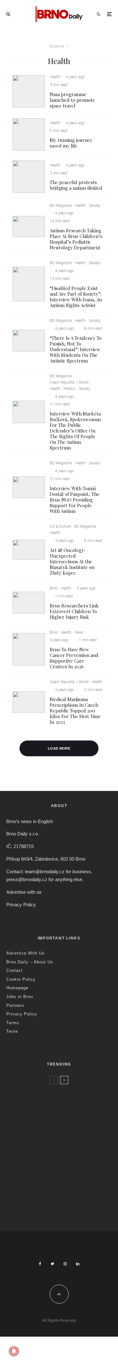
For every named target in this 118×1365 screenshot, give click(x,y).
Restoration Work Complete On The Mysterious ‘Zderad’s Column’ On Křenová (71, 1139)
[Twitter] (52, 1263)
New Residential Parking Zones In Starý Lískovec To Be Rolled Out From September (69, 1104)
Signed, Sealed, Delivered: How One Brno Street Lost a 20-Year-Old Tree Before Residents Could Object (72, 1210)
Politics (70, 388)
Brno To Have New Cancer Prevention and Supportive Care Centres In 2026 (74, 658)
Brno (54, 588)
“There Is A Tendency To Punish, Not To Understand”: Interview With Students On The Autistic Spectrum (76, 349)
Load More (59, 748)
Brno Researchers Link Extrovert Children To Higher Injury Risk (74, 611)
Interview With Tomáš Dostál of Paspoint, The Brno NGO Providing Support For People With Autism (74, 499)
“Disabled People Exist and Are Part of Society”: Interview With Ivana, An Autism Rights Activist (76, 296)
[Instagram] (65, 1263)
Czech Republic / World (69, 382)
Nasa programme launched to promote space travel (72, 99)
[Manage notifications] (14, 1351)
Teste (12, 1031)
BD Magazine (61, 205)
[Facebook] (40, 1263)
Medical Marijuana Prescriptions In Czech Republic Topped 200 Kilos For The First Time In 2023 (75, 710)
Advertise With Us (25, 953)
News (79, 632)
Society (94, 205)
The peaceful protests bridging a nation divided (76, 185)
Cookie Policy (21, 979)
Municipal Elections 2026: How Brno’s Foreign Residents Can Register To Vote (65, 1174)
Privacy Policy (21, 904)
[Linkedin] (77, 1263)
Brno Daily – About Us (29, 962)
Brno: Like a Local (47, 1196)
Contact (14, 970)
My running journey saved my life (71, 142)
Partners (15, 1005)
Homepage (17, 987)
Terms (12, 1022)
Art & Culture (60, 526)
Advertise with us (24, 892)
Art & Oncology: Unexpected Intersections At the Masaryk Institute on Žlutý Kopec (72, 561)
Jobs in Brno (19, 996)
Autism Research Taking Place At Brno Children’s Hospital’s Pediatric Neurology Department (76, 239)
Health (55, 77)
